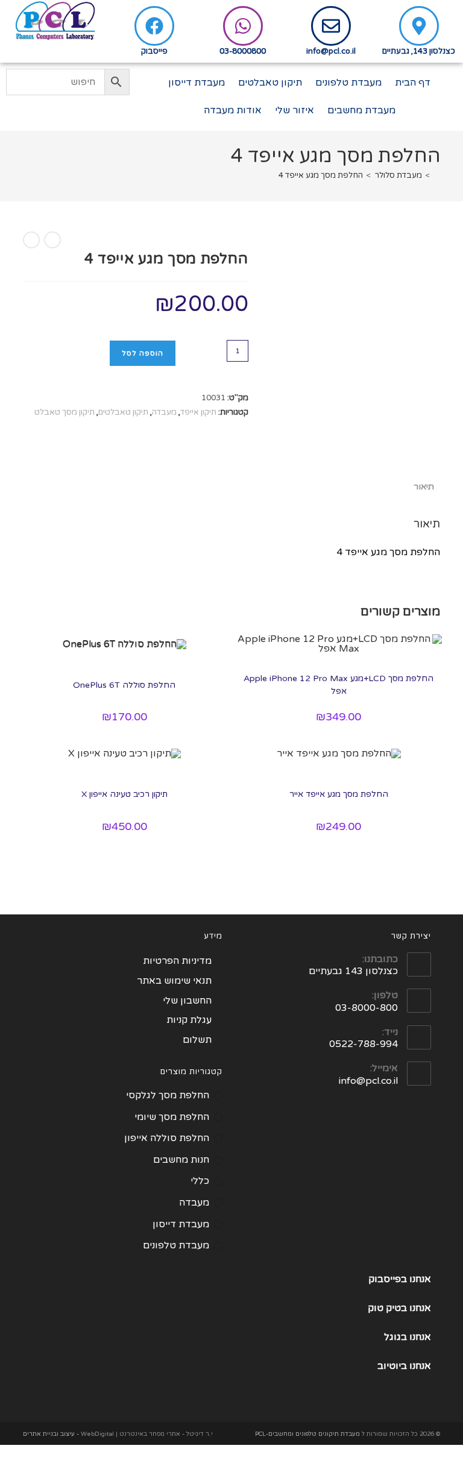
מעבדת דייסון (196, 83)
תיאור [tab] (424, 487)
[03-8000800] (243, 26)
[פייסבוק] (154, 26)
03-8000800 (242, 51)
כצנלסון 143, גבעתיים (418, 51)
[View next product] (31, 239)
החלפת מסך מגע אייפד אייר (338, 794)
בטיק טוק (388, 1308)
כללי (200, 1181)
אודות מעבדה (233, 110)
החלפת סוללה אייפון (166, 1138)
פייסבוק (154, 51)
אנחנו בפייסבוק (399, 1279)
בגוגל (395, 1337)
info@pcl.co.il (331, 51)
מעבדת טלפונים (348, 83)
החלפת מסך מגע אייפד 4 (321, 175)
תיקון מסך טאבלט (64, 412)
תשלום (197, 1040)
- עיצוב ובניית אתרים (51, 1434)
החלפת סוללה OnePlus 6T (124, 685)
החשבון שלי (187, 1001)
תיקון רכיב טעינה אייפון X (124, 794)
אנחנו (420, 1308)
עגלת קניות (189, 1020)
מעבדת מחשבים (361, 110)
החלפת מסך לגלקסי (167, 1095)
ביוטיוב (392, 1366)
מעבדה (164, 412)
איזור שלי (294, 110)
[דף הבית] (437, 175)
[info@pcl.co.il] (331, 26)
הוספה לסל (142, 353)
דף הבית (412, 83)
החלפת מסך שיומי (171, 1117)
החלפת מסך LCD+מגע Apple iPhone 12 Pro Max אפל (338, 684)
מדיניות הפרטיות (177, 961)
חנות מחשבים (181, 1160)
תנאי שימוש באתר (174, 981)
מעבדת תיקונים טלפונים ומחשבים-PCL (307, 1434)
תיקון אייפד (198, 412)
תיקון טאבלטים (270, 83)
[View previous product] (52, 239)
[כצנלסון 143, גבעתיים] (419, 26)
